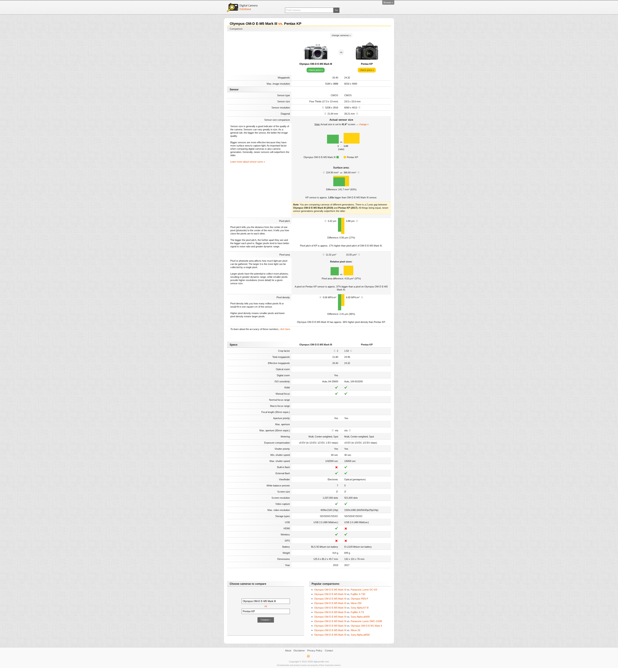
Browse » (388, 2)
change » (364, 124)
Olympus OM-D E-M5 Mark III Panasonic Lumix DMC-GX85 (348, 621)
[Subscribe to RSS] (308, 656)
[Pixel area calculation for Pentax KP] (359, 254)
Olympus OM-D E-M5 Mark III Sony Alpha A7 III (341, 607)
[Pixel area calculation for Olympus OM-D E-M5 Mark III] (323, 254)
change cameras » (341, 35)
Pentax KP (367, 64)
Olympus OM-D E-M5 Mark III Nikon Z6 (337, 630)
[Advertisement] (259, 53)
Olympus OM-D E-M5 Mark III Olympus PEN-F (341, 598)
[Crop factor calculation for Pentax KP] (351, 350)
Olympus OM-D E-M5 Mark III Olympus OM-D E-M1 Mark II (348, 625)
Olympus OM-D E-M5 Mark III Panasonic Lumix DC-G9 (345, 589)
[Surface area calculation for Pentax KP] (358, 172)
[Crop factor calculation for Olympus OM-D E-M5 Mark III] (334, 350)
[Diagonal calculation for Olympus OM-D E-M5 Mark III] (325, 113)
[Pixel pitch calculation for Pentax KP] (357, 221)
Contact (329, 650)
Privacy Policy (314, 650)
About (288, 650)
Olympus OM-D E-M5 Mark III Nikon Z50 (337, 603)
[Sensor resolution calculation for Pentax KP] (359, 107)
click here (285, 329)
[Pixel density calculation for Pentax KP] (362, 297)
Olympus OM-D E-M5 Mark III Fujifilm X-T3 (339, 612)
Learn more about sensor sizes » (247, 161)
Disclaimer (299, 650)
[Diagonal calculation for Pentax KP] (357, 113)
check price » (316, 70)
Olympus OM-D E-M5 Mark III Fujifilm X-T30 (339, 594)
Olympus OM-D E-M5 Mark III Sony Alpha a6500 (342, 634)
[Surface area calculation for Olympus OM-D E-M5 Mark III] (323, 172)
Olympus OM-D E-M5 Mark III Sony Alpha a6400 (342, 616)
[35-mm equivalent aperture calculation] (332, 430)
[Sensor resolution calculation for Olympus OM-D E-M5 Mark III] (323, 107)
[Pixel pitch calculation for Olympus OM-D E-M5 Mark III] (325, 221)
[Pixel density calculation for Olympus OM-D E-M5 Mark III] (320, 297)
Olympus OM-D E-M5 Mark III (315, 64)
